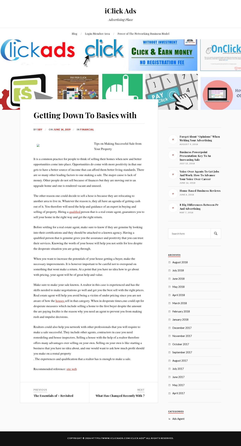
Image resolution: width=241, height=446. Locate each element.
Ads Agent (178, 418)
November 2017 (182, 335)
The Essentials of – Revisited (53, 396)
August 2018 (180, 262)
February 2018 (181, 311)
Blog (74, 33)
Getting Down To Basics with (85, 115)
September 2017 (182, 352)
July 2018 (178, 270)
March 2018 (179, 303)
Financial (87, 129)
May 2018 (178, 286)
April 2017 (178, 393)
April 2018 (178, 295)
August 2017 (180, 360)
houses (60, 301)
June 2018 (178, 278)
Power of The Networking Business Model (143, 33)
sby (39, 129)
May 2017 (178, 385)
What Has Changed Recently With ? (120, 396)
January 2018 (180, 319)
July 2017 (178, 368)
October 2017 (180, 344)
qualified (75, 212)
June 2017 (178, 377)
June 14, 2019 (61, 129)
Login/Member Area (97, 33)
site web (72, 369)
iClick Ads (120, 10)
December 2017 (182, 327)
